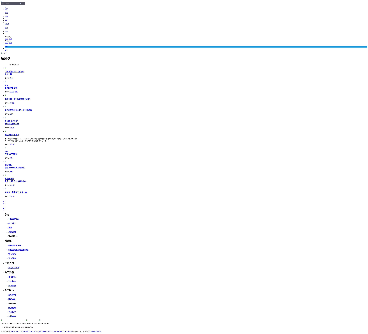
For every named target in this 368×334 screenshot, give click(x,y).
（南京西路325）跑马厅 (14, 72)
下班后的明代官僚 (12, 124)
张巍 (11, 171)
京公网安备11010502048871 (62, 331)
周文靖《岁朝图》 (12, 121)
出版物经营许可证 (95, 331)
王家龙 (12, 196)
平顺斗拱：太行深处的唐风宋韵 (17, 99)
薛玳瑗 (12, 144)
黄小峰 (12, 128)
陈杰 (11, 78)
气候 (6, 152)
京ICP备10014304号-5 (46, 331)
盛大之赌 (8, 74)
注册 (10, 39)
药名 (6, 85)
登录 (6, 39)
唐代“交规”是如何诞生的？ (16, 181)
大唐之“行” (9, 179)
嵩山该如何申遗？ (12, 135)
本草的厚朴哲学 (11, 88)
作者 (6, 20)
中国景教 (8, 165)
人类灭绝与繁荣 (11, 154)
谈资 (6, 16)
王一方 (12, 92)
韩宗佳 (12, 103)
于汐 (11, 158)
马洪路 (12, 185)
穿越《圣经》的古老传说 (15, 168)
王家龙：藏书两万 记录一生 (16, 192)
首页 (6, 9)
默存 (11, 114)
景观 (6, 13)
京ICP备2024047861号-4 (30, 331)
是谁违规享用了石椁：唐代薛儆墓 (18, 110)
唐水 (16, 92)
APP (6, 50)
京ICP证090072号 (16, 331)
